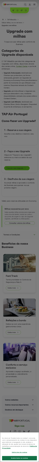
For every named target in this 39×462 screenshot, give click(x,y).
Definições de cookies (19, 452)
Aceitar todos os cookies (19, 458)
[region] (19, 447)
